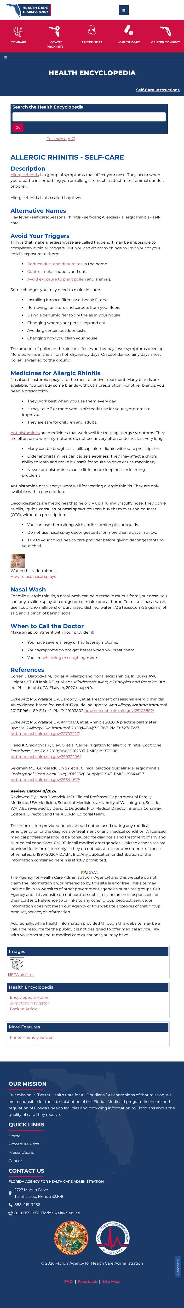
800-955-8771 (27, 1213)
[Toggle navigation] (124, 10)
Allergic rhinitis (25, 174)
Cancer (15, 1161)
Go (18, 127)
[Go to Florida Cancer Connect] (165, 34)
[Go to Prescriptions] (128, 30)
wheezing (51, 657)
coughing (76, 657)
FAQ (68, 1281)
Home (15, 1136)
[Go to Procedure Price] (92, 30)
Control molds (40, 271)
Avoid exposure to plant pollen (56, 279)
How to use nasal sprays (33, 576)
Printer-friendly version (32, 1037)
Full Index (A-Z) (60, 139)
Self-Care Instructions (158, 90)
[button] (18, 34)
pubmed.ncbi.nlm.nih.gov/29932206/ (45, 756)
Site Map (111, 1281)
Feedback (178, 1267)
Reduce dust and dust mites (54, 264)
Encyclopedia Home (29, 997)
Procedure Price (24, 1144)
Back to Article (24, 1009)
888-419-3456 (27, 1204)
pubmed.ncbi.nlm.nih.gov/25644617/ (45, 779)
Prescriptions (21, 1152)
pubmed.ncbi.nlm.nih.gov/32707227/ (45, 733)
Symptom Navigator (29, 1003)
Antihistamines (25, 432)
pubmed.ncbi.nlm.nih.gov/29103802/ (119, 710)
